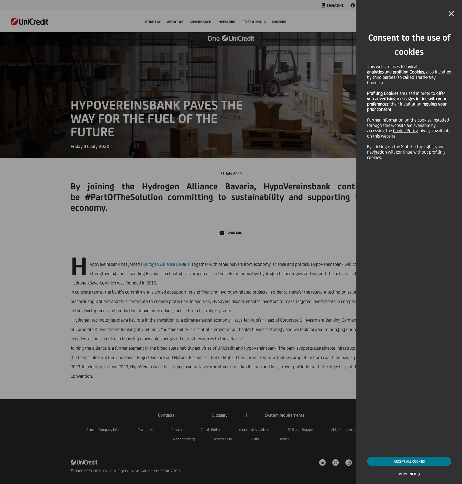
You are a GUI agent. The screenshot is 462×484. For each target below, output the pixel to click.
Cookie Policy (405, 130)
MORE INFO (407, 474)
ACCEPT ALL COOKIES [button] (409, 461)
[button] (451, 14)
